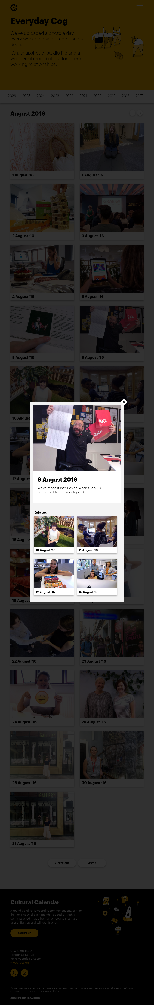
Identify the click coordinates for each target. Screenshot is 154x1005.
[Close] (124, 402)
